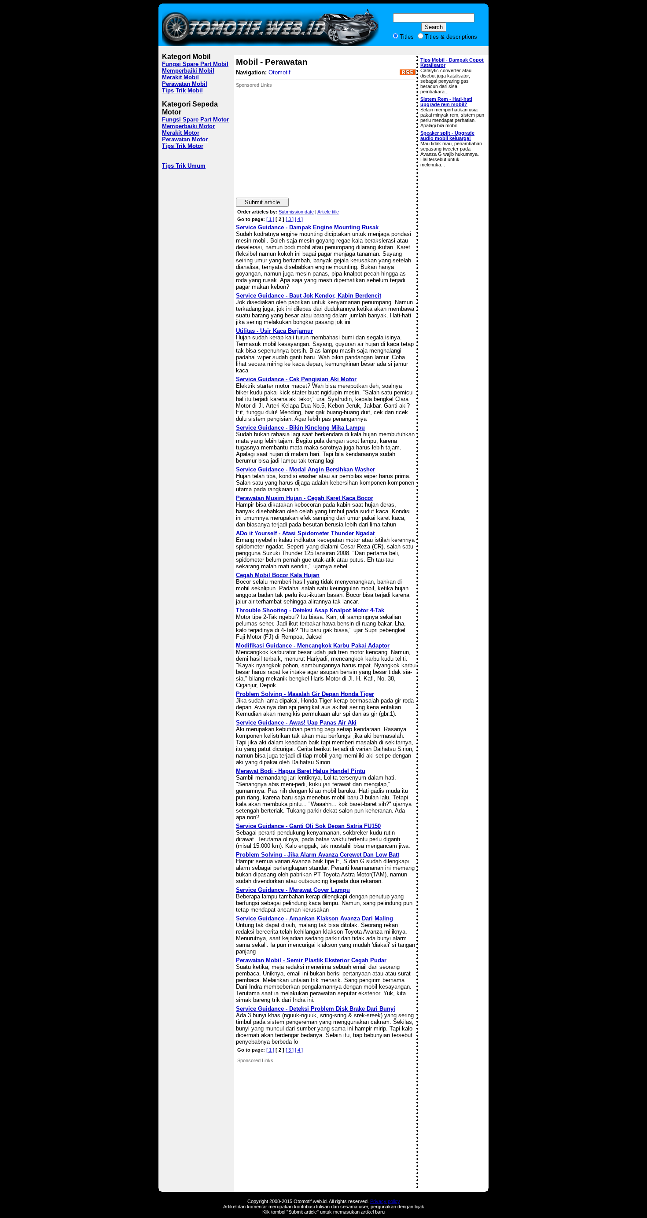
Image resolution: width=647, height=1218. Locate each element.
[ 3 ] (290, 219)
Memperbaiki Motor (188, 126)
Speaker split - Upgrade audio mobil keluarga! (447, 135)
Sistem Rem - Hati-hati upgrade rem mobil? (446, 101)
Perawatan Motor (185, 139)
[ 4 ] (299, 219)
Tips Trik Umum (184, 165)
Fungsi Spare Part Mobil (195, 64)
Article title (328, 211)
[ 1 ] (270, 219)
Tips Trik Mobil (182, 90)
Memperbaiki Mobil (188, 70)
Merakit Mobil (180, 77)
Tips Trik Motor (182, 146)
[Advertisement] (302, 143)
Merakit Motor (180, 132)
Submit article (262, 202)
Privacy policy (385, 1201)
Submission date (296, 211)
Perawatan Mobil (184, 84)
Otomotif (279, 72)
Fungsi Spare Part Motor (195, 119)
